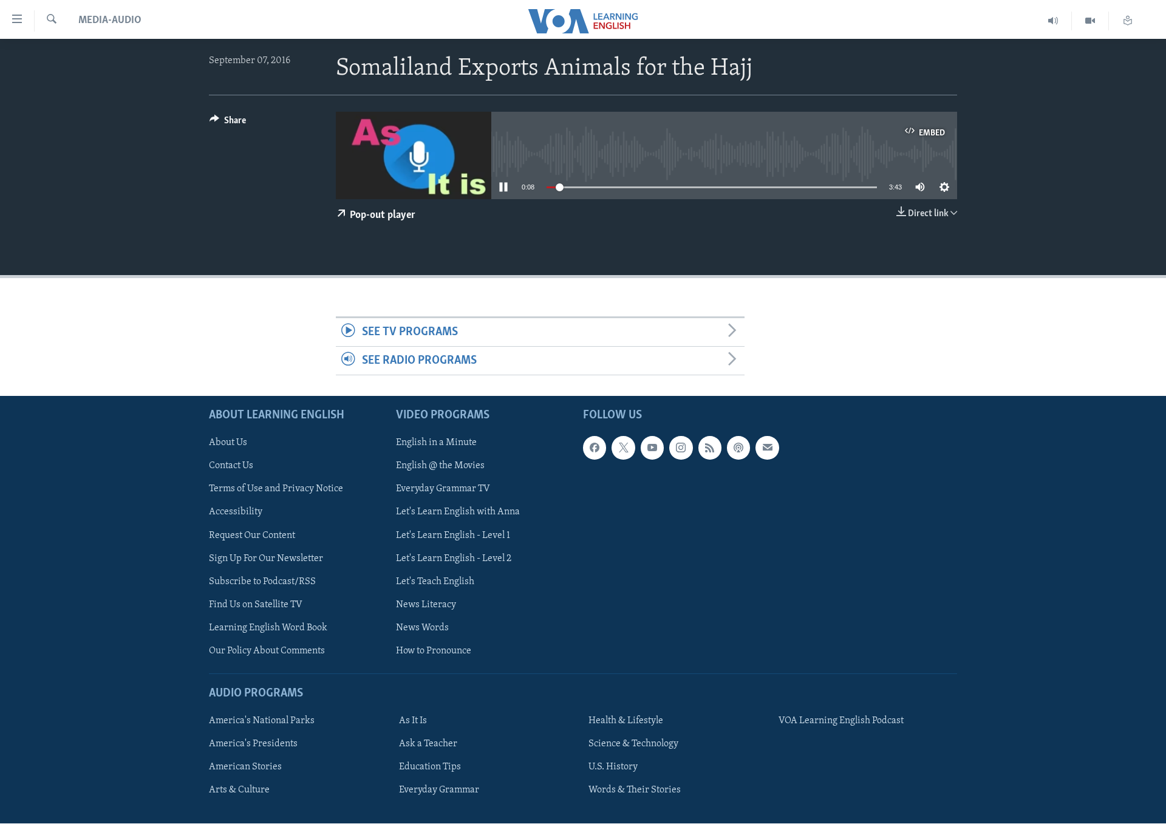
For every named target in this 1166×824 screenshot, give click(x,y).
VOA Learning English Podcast (841, 721)
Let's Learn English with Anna (458, 512)
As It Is (413, 721)
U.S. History (613, 767)
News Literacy (426, 605)
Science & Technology (633, 744)
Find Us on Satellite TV (255, 605)
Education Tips (430, 767)
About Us (228, 443)
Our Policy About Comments (267, 651)
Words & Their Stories (634, 790)
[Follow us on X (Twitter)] (623, 448)
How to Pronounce (433, 651)
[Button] (228, 123)
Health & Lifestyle (625, 721)
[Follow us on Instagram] (680, 448)
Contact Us (231, 466)
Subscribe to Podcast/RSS (262, 582)
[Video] (1090, 21)
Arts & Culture (239, 790)
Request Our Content (252, 535)
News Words (422, 628)
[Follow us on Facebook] (594, 448)
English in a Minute (436, 443)
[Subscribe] (767, 448)
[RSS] (709, 448)
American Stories (245, 767)
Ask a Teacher (428, 744)
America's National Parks (262, 721)
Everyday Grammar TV (443, 489)
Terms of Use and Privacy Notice (276, 489)
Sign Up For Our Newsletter (266, 559)
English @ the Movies (440, 466)
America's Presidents (253, 744)
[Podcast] (738, 448)
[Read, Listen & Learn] (1128, 21)
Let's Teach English (435, 582)
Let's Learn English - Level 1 (453, 535)
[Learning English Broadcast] (1053, 21)
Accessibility (235, 512)
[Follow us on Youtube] (652, 448)
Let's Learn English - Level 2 (453, 559)
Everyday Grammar (439, 790)
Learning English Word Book (268, 628)
